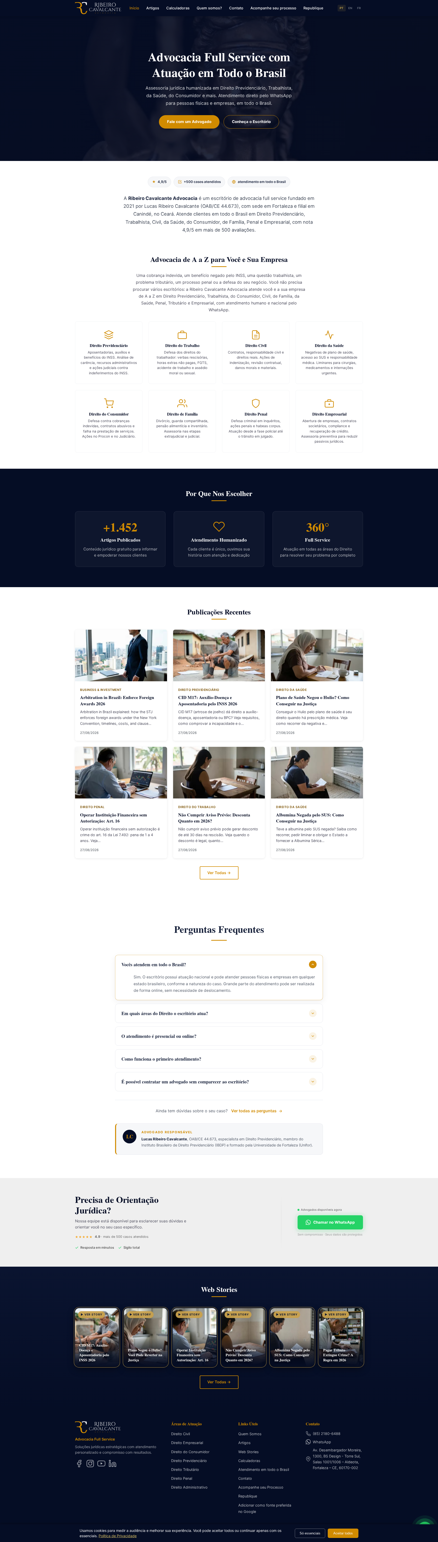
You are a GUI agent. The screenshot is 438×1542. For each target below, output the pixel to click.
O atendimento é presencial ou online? (158, 1036)
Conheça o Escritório (251, 121)
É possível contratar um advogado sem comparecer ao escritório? (185, 1081)
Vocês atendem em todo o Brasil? (153, 964)
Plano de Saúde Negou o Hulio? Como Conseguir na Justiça (312, 700)
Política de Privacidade (118, 1536)
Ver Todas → (219, 872)
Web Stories (248, 1452)
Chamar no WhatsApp (334, 1222)
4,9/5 (159, 182)
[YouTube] (101, 1463)
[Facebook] (79, 1463)
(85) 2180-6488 (326, 1433)
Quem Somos (250, 1434)
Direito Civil (180, 1434)
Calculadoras (178, 8)
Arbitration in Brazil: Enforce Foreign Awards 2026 (117, 700)
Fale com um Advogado (189, 121)
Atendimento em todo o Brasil (263, 1469)
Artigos (152, 8)
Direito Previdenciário (189, 1460)
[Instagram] (90, 1463)
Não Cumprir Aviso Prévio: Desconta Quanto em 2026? (214, 817)
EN (350, 8)
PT (342, 8)
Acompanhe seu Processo (260, 1487)
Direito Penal (181, 1478)
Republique (313, 8)
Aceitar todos (343, 1533)
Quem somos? (209, 8)
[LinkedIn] (112, 1463)
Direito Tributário (185, 1469)
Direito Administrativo (189, 1487)
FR (359, 8)
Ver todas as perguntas (254, 1110)
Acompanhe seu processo (273, 8)
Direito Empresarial (187, 1443)
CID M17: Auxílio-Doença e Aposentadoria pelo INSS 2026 (207, 700)
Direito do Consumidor (190, 1452)
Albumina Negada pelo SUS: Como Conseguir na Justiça (310, 817)
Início (134, 8)
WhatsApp (322, 1442)
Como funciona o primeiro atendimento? (161, 1059)
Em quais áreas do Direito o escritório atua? (164, 1013)
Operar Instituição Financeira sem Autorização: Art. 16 (113, 817)
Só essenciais (310, 1533)
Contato (236, 8)
